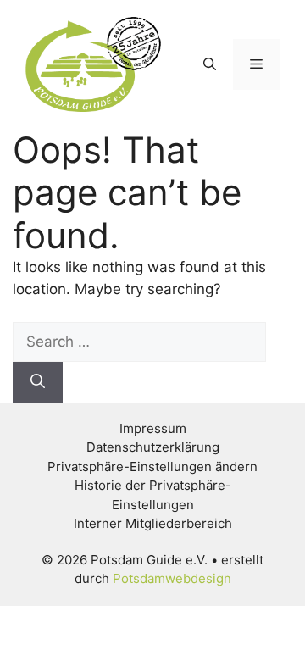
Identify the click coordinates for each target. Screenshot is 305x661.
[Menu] (256, 64)
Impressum (152, 428)
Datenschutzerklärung (152, 447)
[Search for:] (139, 341)
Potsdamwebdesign (172, 578)
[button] (209, 64)
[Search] (38, 382)
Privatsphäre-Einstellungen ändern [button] (152, 466)
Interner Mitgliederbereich (153, 523)
